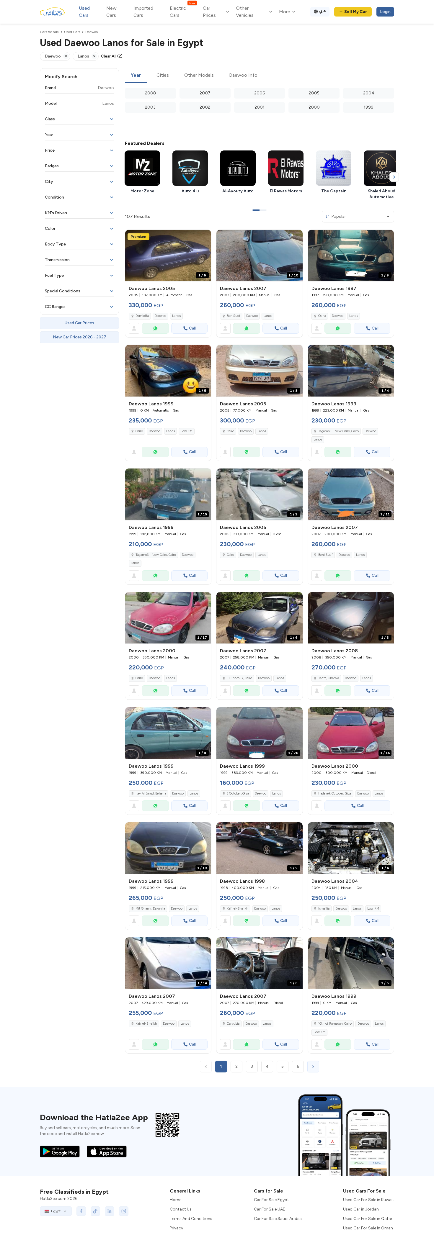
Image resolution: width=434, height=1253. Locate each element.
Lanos (176, 316)
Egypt (56, 1211)
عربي (322, 11)
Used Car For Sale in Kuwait (368, 1199)
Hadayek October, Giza (334, 793)
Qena (322, 316)
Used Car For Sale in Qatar (367, 1218)
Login (385, 11)
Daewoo (160, 316)
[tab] (136, 75)
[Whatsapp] (155, 328)
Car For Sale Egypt (271, 1199)
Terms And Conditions (191, 1218)
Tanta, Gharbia (328, 678)
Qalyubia (233, 1024)
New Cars (111, 11)
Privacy (176, 1228)
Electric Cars (182, 11)
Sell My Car (355, 11)
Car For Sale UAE (269, 1209)
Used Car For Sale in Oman (368, 1228)
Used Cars (84, 11)
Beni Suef (325, 555)
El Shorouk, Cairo (239, 678)
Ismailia (323, 908)
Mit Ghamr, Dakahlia (150, 908)
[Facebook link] (81, 1211)
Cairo (139, 431)
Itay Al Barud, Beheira (151, 793)
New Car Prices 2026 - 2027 (79, 337)
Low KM (186, 431)
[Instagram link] (123, 1211)
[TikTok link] (95, 1211)
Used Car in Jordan (361, 1209)
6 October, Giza (238, 793)
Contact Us (181, 1209)
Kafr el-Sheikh (237, 908)
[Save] (204, 237)
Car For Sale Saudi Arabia (278, 1218)
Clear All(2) (112, 56)
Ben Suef (233, 316)
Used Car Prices (79, 322)
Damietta (142, 316)
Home (175, 1199)
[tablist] (259, 75)
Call (192, 328)
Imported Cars (143, 11)
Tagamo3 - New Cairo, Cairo (338, 431)
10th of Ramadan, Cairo (335, 1024)
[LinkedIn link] (109, 1211)
